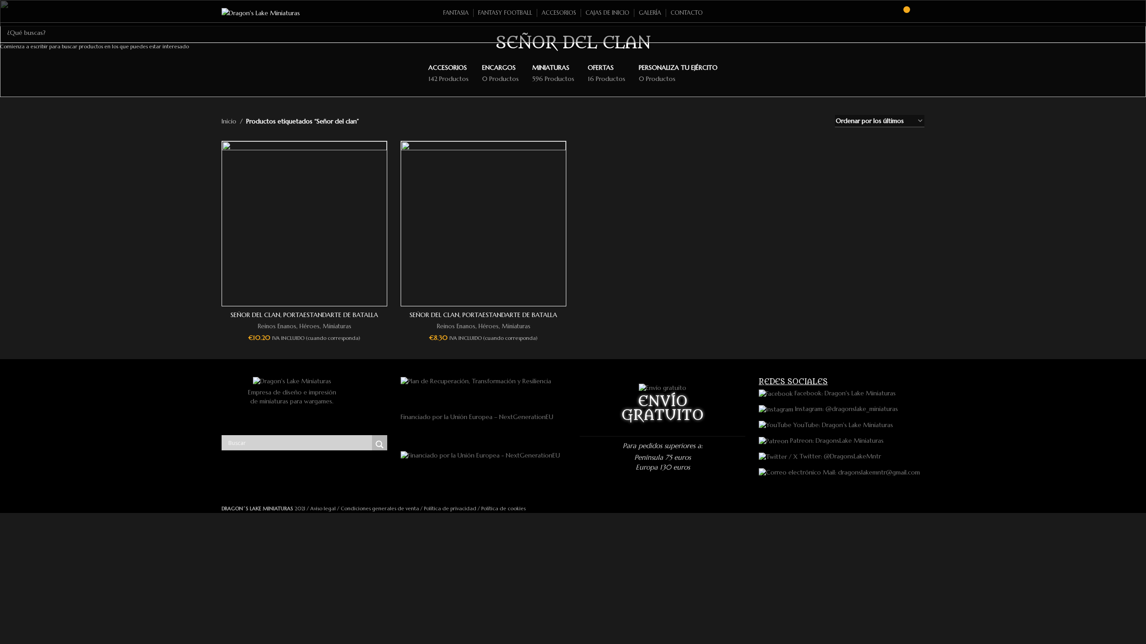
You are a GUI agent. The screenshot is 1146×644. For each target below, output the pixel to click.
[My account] (921, 13)
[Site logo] (261, 12)
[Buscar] (886, 13)
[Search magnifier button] (379, 444)
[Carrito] (902, 13)
